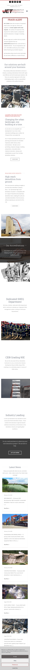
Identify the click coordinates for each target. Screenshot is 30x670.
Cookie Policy (15, 668)
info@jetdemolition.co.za (15, 6)
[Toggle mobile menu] (27, 11)
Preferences (15, 664)
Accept (15, 656)
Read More (6, 508)
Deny (15, 660)
